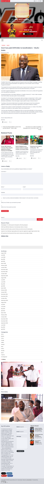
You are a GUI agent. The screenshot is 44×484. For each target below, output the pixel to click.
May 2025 (3, 284)
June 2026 (3, 257)
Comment (3, 171)
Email (24, 187)
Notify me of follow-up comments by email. (11, 202)
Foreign (2, 340)
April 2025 (3, 286)
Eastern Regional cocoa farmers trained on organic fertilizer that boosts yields (22, 148)
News (8, 45)
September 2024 (4, 300)
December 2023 (4, 319)
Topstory (3, 354)
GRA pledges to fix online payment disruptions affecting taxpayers (14, 225)
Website (3, 192)
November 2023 (4, 321)
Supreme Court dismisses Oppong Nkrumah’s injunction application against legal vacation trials (20, 231)
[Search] (42, 40)
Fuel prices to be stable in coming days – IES (36, 147)
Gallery (2, 342)
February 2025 (4, 290)
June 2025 (3, 281)
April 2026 (3, 261)
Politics (2, 348)
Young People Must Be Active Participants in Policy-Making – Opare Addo (39, 436)
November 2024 (4, 296)
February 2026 (4, 265)
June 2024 (3, 306)
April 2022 (3, 329)
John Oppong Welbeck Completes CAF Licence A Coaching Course (38, 442)
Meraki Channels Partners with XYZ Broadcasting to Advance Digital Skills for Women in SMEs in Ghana (38, 431)
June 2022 (3, 325)
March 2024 (3, 312)
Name (3, 187)
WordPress (3, 481)
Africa (2, 334)
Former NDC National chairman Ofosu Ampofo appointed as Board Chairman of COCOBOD (6, 148)
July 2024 (3, 304)
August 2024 (3, 302)
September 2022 (4, 323)
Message (19, 436)
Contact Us (20, 451)
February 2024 (4, 314)
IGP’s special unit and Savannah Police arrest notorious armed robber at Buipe (16, 233)
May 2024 (3, 308)
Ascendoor (29, 480)
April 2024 (3, 310)
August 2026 (3, 253)
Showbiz (2, 350)
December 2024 (4, 294)
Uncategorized (4, 356)
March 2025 (3, 288)
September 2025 (4, 275)
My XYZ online (22, 19)
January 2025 (3, 292)
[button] (2, 374)
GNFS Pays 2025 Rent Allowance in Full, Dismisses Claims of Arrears (14, 227)
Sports (2, 352)
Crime (2, 338)
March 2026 (3, 263)
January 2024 (4, 316)
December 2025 (4, 269)
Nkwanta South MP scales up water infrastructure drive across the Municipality (16, 229)
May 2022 (3, 327)
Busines (3, 45)
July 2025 (3, 279)
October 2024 (4, 298)
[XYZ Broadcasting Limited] (22, 421)
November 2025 (4, 271)
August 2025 (3, 277)
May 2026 (3, 259)
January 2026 (4, 267)
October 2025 (4, 273)
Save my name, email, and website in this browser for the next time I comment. (20, 198)
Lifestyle (2, 344)
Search (2, 217)
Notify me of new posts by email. (8, 207)
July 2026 (3, 255)
